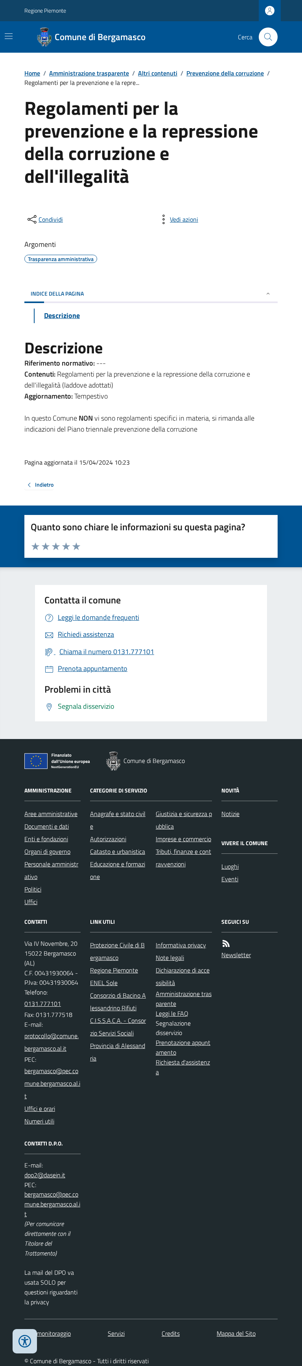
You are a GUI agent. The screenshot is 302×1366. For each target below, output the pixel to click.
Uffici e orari (39, 1108)
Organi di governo (47, 851)
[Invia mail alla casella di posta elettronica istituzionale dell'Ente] (52, 1042)
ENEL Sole (104, 982)
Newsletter (236, 955)
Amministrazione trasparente (89, 73)
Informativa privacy (181, 945)
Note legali (170, 957)
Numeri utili (39, 1121)
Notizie (230, 813)
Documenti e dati (46, 826)
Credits (171, 1333)
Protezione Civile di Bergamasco (117, 951)
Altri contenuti (157, 73)
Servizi (116, 1333)
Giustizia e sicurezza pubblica (184, 820)
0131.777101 (42, 1003)
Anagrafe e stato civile (117, 820)
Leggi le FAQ (172, 1013)
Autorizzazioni (108, 839)
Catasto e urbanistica (117, 851)
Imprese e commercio (183, 839)
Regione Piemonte (45, 10)
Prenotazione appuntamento (183, 1047)
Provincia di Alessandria (117, 1052)
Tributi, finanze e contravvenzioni (183, 858)
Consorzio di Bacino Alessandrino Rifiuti (118, 1002)
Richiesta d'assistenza (183, 1067)
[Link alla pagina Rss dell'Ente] (226, 944)
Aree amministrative (50, 813)
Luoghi (230, 866)
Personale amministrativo (51, 870)
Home (32, 73)
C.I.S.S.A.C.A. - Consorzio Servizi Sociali (118, 1027)
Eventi (229, 879)
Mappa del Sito (236, 1333)
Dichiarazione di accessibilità (183, 976)
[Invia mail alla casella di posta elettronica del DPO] (44, 1175)
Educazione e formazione (117, 870)
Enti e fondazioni (46, 839)
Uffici (30, 901)
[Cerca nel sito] (265, 37)
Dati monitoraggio (47, 1333)
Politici (32, 889)
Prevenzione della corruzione (225, 73)
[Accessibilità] (24, 1341)
